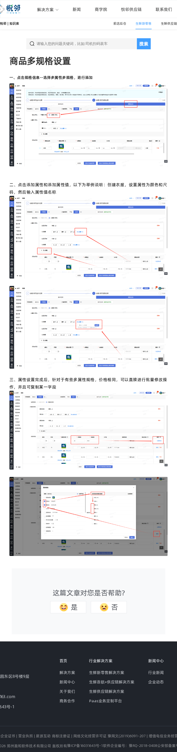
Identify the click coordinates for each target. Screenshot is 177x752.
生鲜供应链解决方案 (106, 691)
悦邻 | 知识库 (9, 23)
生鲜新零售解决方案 (106, 672)
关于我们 (67, 691)
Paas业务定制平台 (105, 700)
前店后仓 (119, 23)
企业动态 (156, 681)
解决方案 (46, 9)
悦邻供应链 (131, 9)
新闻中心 (67, 681)
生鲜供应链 (169, 23)
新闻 (77, 9)
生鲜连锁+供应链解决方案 (111, 681)
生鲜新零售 (144, 23)
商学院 (101, 9)
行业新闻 (156, 672)
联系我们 (164, 9)
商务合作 (67, 700)
